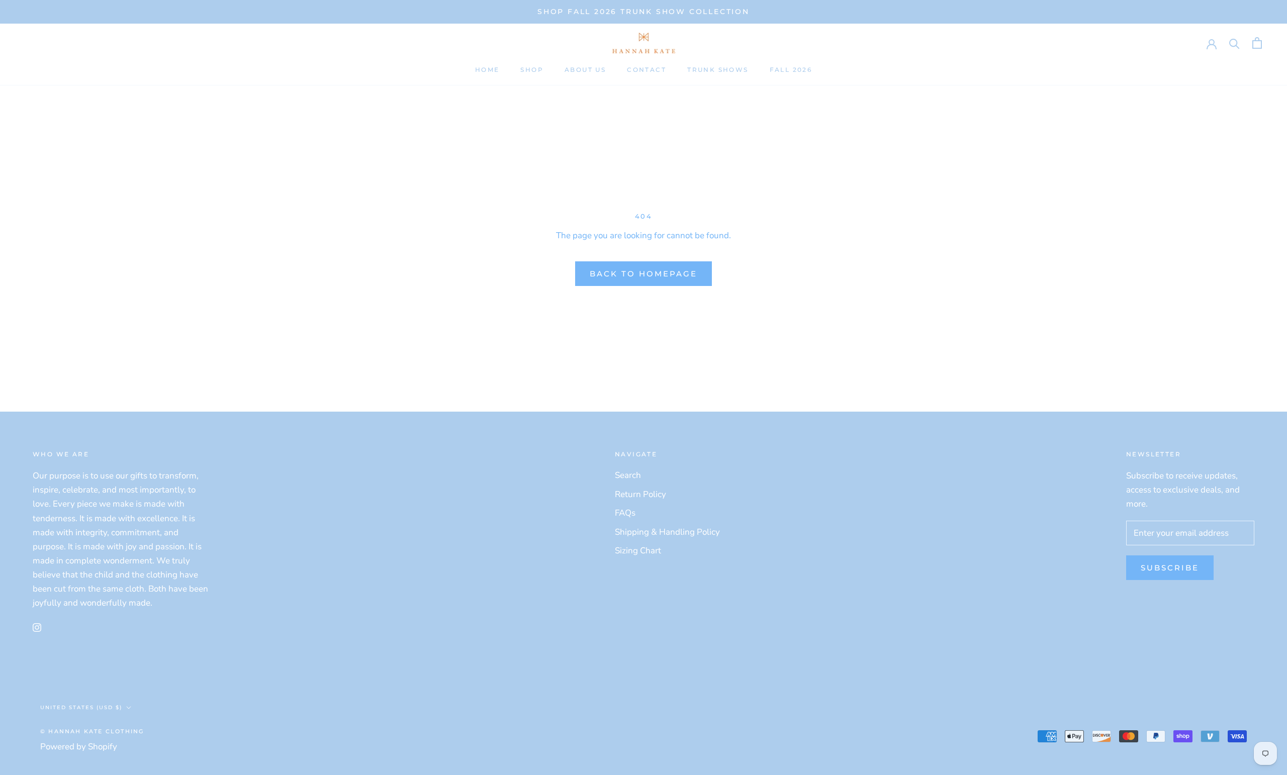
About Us (585, 69)
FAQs (625, 513)
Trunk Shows (717, 69)
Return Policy (640, 494)
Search (628, 475)
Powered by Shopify (78, 746)
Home (487, 69)
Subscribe (1170, 567)
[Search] (1234, 43)
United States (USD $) (81, 707)
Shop (531, 69)
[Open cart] (1257, 43)
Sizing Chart (638, 550)
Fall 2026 (791, 69)
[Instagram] (37, 627)
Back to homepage (643, 273)
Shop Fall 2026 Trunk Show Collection (643, 11)
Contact (646, 69)
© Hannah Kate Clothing (92, 731)
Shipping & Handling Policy (667, 532)
